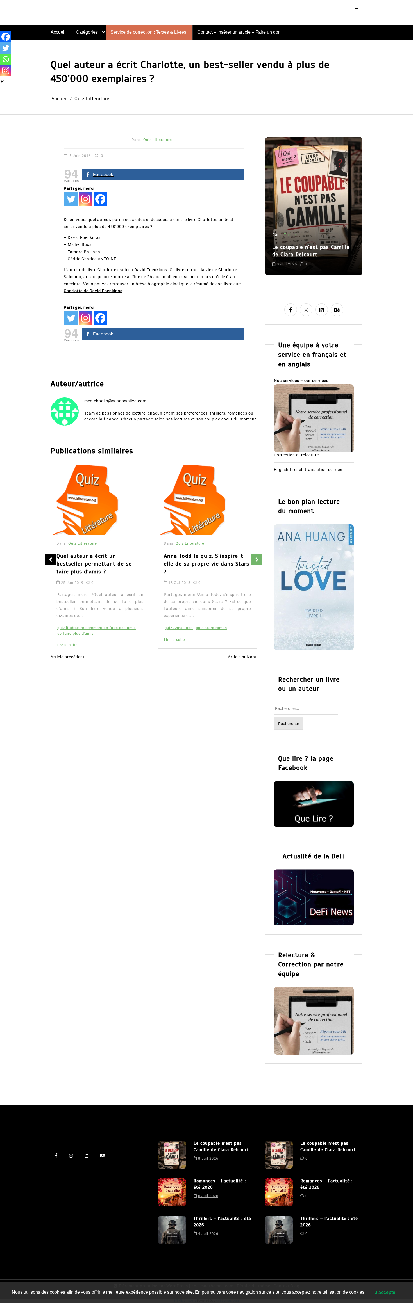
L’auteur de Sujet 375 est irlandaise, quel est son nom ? (216, 559)
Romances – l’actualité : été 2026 (311, 236)
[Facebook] (100, 199)
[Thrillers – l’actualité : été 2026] (172, 1230)
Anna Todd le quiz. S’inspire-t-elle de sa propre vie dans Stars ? (111, 563)
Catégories (87, 32)
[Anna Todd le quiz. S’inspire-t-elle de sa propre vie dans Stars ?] (112, 500)
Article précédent (68, 657)
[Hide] (2, 81)
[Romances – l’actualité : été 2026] (172, 1192)
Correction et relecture (296, 455)
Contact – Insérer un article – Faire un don (239, 32)
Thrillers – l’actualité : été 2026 (222, 1221)
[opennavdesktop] (355, 10)
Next (256, 559)
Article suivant (242, 657)
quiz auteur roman (233, 613)
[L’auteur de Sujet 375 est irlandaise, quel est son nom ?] (220, 500)
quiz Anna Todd (84, 628)
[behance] (337, 309)
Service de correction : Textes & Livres (148, 32)
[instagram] (306, 309)
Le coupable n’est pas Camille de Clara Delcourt (221, 1146)
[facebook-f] (290, 309)
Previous (50, 559)
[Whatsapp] (5, 59)
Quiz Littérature (157, 140)
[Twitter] (71, 199)
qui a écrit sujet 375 (195, 613)
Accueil (58, 32)
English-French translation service (308, 469)
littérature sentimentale (296, 259)
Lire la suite (79, 640)
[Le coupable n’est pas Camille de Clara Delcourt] (172, 1155)
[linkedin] (321, 309)
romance (329, 259)
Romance (294, 220)
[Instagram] (85, 199)
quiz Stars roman (116, 628)
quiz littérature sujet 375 (199, 618)
